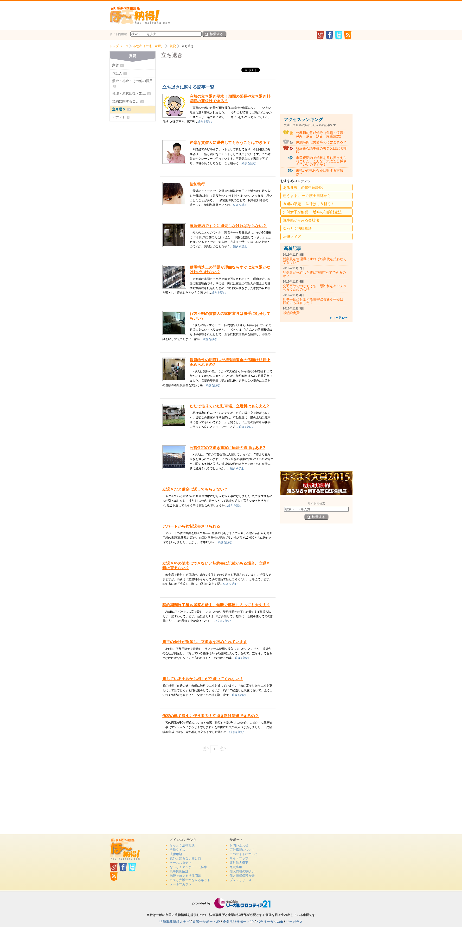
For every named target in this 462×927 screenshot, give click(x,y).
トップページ (118, 46)
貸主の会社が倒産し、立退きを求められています (204, 642)
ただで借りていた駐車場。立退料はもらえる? (229, 406)
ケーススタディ (181, 862)
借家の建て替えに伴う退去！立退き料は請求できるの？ (210, 716)
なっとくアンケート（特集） (190, 867)
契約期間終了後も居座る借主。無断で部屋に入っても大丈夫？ (216, 605)
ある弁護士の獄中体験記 (303, 187)
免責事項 (236, 867)
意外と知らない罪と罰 (185, 858)
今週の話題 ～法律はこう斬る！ (308, 204)
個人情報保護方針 (242, 875)
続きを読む (205, 121)
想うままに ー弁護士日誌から (307, 196)
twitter (338, 35)
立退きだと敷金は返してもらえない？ (195, 489)
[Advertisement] (217, 791)
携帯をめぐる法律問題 (185, 875)
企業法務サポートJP (238, 922)
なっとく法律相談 (297, 228)
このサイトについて (244, 854)
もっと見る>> (338, 318)
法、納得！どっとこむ (139, 15)
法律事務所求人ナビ (174, 922)
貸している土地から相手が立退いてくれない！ (202, 679)
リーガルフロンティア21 (231, 903)
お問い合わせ (239, 845)
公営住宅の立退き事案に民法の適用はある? (227, 448)
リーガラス (294, 922)
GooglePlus (320, 35)
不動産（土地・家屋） (148, 46)
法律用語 (176, 854)
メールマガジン (181, 884)
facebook (329, 35)
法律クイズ (292, 236)
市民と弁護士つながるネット (190, 880)
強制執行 (197, 184)
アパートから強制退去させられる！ (193, 526)
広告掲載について (242, 849)
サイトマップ (239, 858)
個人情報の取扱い (242, 871)
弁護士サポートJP (206, 922)
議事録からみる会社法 (301, 220)
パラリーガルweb (270, 922)
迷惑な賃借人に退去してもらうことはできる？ (230, 142)
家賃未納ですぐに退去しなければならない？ (228, 226)
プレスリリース (240, 880)
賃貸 (173, 46)
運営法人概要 (239, 862)
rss (347, 35)
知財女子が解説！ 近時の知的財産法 (312, 212)
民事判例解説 (179, 871)
